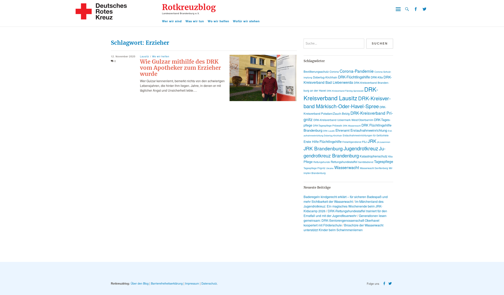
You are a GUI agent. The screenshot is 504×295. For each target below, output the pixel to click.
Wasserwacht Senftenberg (374, 168)
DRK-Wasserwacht (352, 125)
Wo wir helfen (218, 21)
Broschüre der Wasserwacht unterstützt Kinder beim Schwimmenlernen (343, 227)
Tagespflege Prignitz (314, 168)
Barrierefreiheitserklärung (167, 283)
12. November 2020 (123, 56)
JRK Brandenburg (323, 148)
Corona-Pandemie (357, 71)
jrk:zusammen (383, 142)
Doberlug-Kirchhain (325, 77)
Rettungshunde (321, 162)
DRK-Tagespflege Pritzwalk (327, 125)
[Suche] (407, 9)
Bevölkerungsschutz (316, 72)
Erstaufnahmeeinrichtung (368, 130)
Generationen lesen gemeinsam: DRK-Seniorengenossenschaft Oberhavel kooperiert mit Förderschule (345, 220)
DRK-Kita (377, 77)
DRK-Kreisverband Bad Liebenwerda (348, 79)
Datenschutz (209, 283)
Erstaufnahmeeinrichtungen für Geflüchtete (366, 135)
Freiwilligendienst (351, 141)
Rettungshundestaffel (344, 162)
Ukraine (330, 168)
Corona (334, 72)
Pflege (308, 161)
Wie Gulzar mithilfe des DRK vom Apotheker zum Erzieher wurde (180, 67)
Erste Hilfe (311, 141)
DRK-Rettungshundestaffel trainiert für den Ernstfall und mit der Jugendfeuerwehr (345, 213)
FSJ (364, 142)
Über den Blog (140, 283)
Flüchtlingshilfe (331, 141)
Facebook (415, 9)
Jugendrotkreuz (361, 148)
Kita (390, 156)
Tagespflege (383, 161)
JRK (372, 141)
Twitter (424, 9)
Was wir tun (194, 21)
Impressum (192, 283)
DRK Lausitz (329, 130)
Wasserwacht (346, 167)
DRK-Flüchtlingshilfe (354, 76)
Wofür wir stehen (246, 21)
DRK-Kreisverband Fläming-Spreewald (345, 90)
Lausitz (144, 56)
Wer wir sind (172, 21)
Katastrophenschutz (373, 156)
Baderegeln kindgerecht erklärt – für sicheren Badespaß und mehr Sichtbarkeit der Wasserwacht (346, 199)
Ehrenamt (342, 130)
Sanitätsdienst (365, 162)
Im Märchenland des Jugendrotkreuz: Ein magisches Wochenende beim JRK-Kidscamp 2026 (344, 206)
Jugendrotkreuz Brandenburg (344, 152)
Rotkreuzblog (189, 7)
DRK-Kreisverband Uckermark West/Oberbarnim (343, 120)
